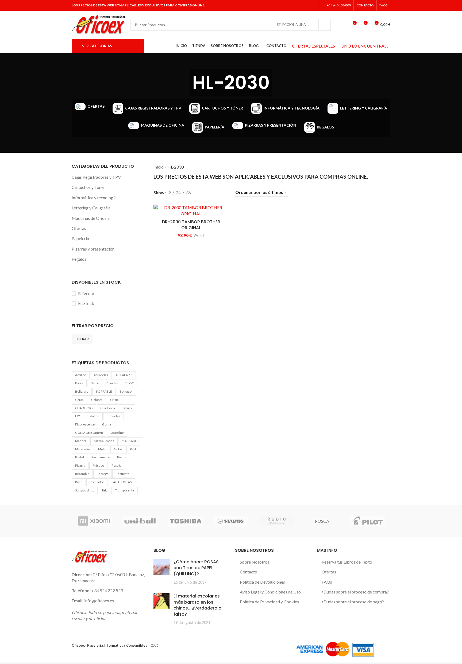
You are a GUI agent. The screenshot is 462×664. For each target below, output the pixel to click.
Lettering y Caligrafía (91, 207)
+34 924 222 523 (107, 590)
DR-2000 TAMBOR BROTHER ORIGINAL (191, 225)
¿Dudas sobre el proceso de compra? (355, 591)
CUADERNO (84, 408)
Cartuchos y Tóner (88, 187)
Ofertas (79, 228)
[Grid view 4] (224, 192)
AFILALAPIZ (124, 375)
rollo (78, 482)
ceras (79, 400)
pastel (79, 457)
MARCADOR (131, 441)
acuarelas (101, 375)
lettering (117, 433)
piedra (121, 457)
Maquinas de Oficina (91, 218)
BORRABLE (104, 391)
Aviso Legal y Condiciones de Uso (270, 591)
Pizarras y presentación (93, 248)
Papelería (80, 238)
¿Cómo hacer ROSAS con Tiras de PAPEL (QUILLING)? (196, 568)
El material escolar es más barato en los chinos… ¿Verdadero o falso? (197, 605)
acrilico (80, 375)
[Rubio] (276, 520)
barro (95, 383)
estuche (93, 416)
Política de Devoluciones (262, 581)
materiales (83, 449)
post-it (116, 465)
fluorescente (85, 424)
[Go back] (183, 82)
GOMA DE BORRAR (89, 433)
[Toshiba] (185, 520)
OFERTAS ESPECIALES (313, 45)
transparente (124, 490)
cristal (115, 400)
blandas (112, 383)
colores (97, 400)
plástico (98, 465)
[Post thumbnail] (161, 572)
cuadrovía (107, 408)
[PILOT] (367, 520)
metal (102, 449)
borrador (126, 391)
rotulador (97, 482)
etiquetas (113, 416)
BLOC (129, 383)
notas (118, 449)
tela (104, 490)
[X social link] (299, 5)
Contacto (248, 571)
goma (106, 424)
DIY (77, 416)
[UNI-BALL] (140, 520)
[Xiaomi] (94, 520)
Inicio (158, 166)
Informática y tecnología (94, 197)
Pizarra (80, 465)
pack (133, 449)
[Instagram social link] (306, 5)
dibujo (127, 408)
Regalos (79, 258)
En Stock (86, 303)
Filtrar (82, 339)
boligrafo (81, 391)
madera (80, 441)
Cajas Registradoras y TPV (96, 176)
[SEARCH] (325, 25)
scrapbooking (84, 490)
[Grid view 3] (214, 192)
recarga (102, 474)
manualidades (104, 441)
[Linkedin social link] (313, 5)
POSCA (322, 521)
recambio (82, 474)
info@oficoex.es (99, 600)
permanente (100, 457)
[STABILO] (231, 520)
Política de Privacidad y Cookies (269, 601)
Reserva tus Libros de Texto (347, 561)
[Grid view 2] (204, 192)
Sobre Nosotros (254, 561)
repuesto (122, 474)
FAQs (327, 581)
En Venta (86, 293)
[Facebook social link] (292, 5)
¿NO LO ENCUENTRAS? (365, 45)
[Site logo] (98, 24)
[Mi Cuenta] (342, 24)
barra (79, 383)
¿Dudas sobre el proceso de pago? (353, 601)
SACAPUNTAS (121, 482)
